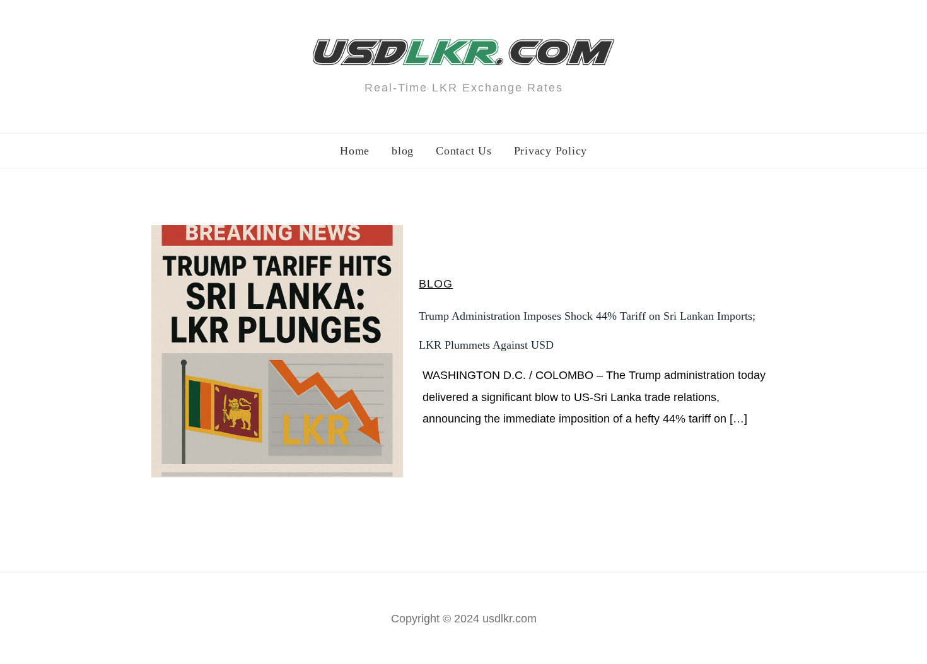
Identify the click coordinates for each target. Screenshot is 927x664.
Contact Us (464, 150)
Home (355, 150)
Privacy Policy (551, 150)
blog (403, 150)
